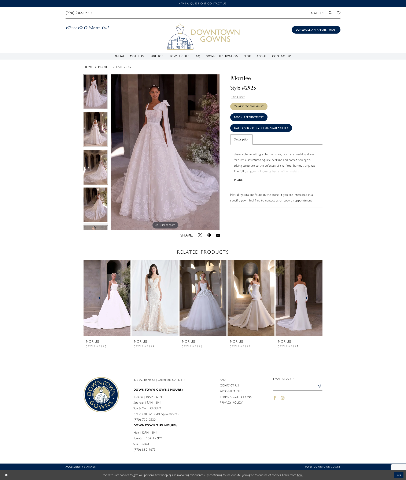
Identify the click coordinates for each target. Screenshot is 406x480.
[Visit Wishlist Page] (339, 13)
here (300, 475)
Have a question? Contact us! (203, 3)
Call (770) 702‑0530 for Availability (261, 127)
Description (241, 139)
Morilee (104, 67)
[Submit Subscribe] (319, 386)
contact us (272, 200)
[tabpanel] (96, 93)
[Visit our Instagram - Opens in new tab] (283, 398)
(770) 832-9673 (144, 449)
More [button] (238, 180)
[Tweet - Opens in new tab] (200, 235)
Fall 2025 (123, 67)
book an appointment (298, 200)
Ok (399, 475)
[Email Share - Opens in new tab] (218, 235)
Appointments (231, 391)
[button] (317, 13)
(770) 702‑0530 (144, 420)
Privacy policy (231, 402)
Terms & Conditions (235, 397)
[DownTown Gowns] (203, 36)
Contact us (229, 385)
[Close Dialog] (6, 475)
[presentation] (107, 298)
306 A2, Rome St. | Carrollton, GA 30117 (159, 380)
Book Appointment (249, 117)
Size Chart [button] (238, 97)
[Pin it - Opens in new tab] (209, 235)
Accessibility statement (82, 466)
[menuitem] (78, 12)
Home (88, 67)
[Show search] (330, 13)
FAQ (223, 380)
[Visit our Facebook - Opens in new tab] (274, 398)
